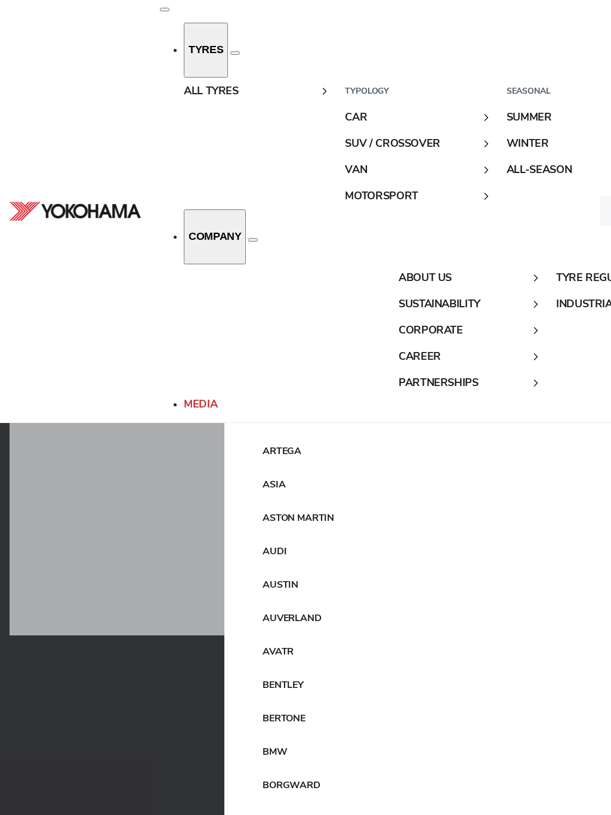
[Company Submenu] (253, 240)
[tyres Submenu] (235, 53)
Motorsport (381, 196)
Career (420, 356)
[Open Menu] (164, 9)
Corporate (431, 330)
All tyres (211, 91)
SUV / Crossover (392, 143)
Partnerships (439, 382)
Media (200, 404)
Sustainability (439, 304)
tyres (206, 49)
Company (215, 236)
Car (356, 117)
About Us (425, 277)
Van (356, 169)
